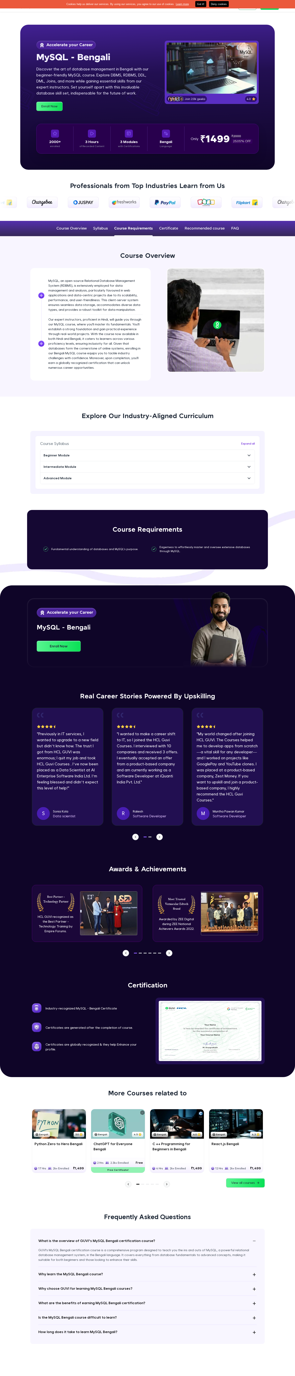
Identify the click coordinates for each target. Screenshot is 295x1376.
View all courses (243, 1183)
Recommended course (205, 228)
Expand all (248, 443)
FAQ (235, 228)
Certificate (168, 228)
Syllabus (100, 228)
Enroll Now (49, 106)
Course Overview (71, 228)
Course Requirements (133, 228)
